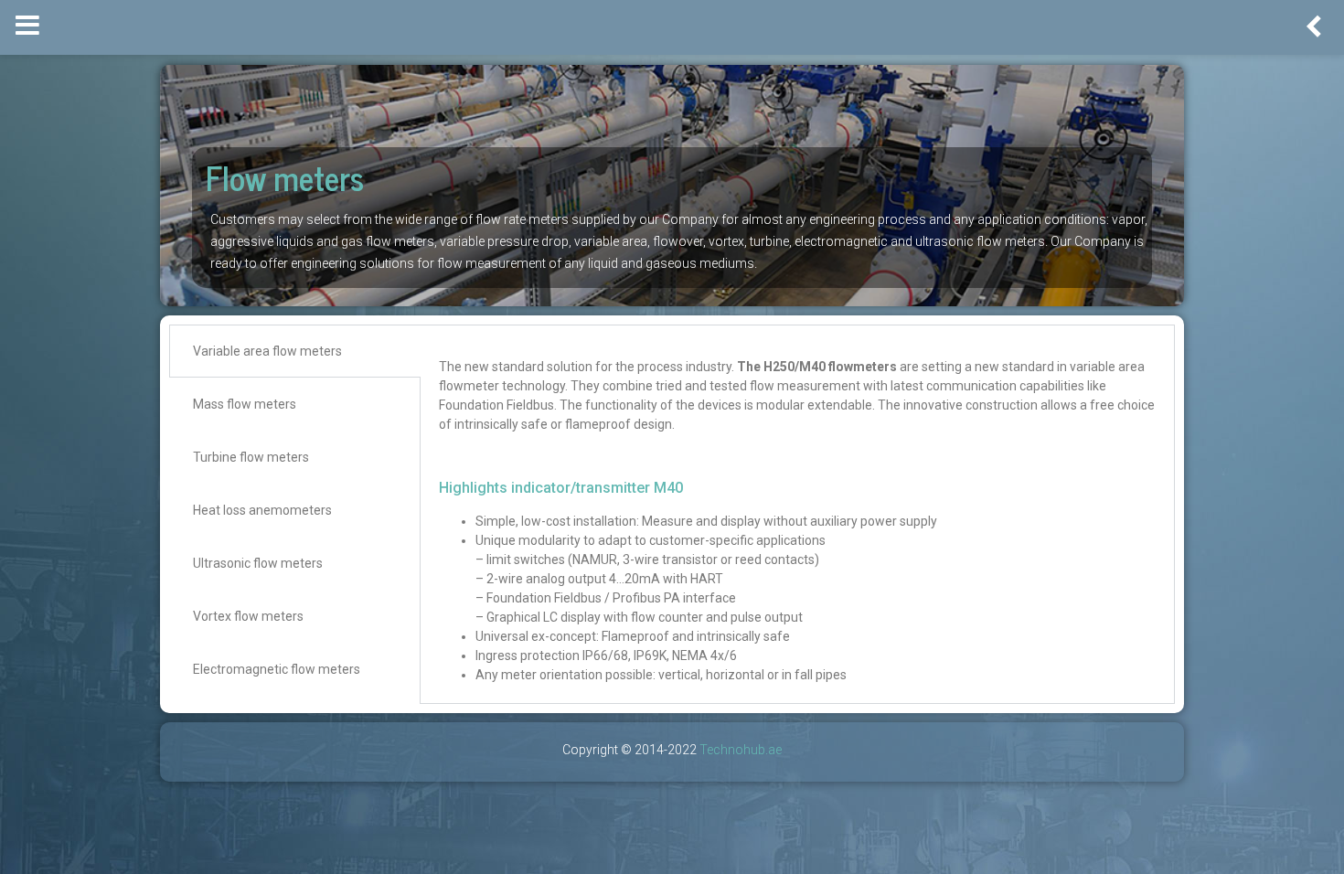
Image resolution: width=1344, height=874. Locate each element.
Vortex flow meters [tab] (248, 616)
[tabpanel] (797, 513)
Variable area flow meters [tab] (267, 351)
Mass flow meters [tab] (244, 404)
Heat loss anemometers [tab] (262, 510)
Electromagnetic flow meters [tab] (276, 669)
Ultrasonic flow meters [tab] (258, 563)
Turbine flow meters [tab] (251, 457)
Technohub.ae (740, 749)
